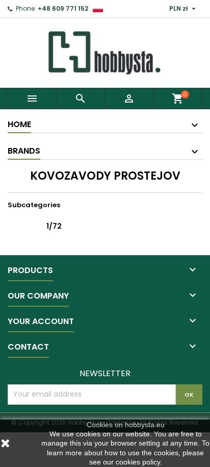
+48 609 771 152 (63, 8)
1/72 (54, 226)
